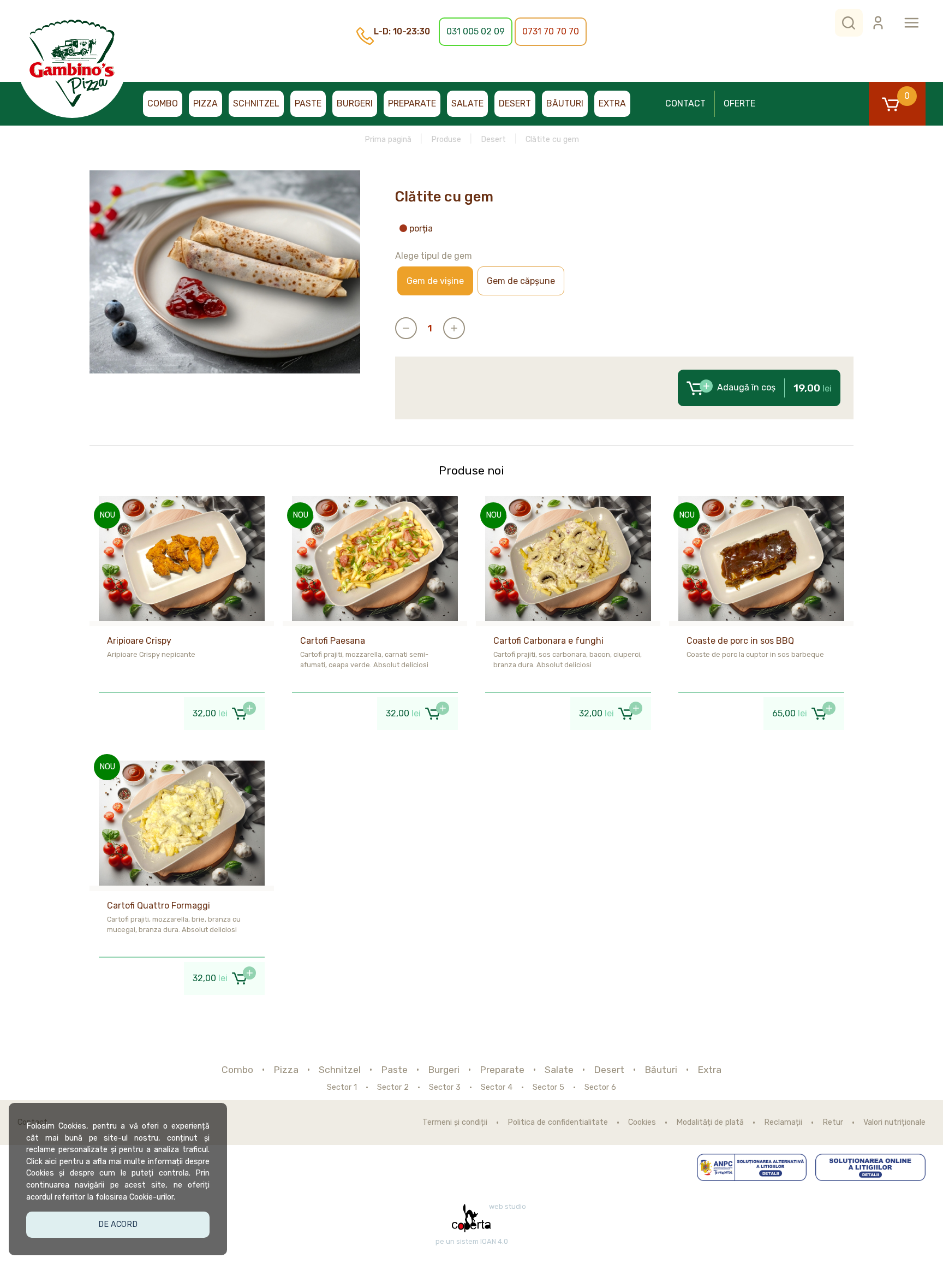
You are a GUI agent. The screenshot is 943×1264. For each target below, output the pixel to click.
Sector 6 (600, 1087)
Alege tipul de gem (433, 256)
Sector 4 (496, 1087)
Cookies (642, 1122)
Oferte (739, 103)
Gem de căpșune (521, 281)
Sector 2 (393, 1087)
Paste (308, 103)
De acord (118, 1224)
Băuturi (564, 103)
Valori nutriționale (894, 1122)
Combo (162, 103)
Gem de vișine (435, 281)
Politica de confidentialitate (558, 1122)
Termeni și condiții (454, 1122)
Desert (515, 103)
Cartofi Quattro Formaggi (158, 905)
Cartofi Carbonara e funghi (548, 641)
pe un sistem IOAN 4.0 (471, 1241)
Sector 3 (445, 1087)
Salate (467, 103)
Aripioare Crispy (139, 641)
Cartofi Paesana (332, 641)
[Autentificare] (878, 23)
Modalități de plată (710, 1122)
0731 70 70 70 (550, 31)
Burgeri (355, 103)
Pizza (205, 103)
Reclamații (783, 1122)
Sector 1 (342, 1087)
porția (421, 229)
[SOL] (870, 1167)
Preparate (412, 103)
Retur (832, 1122)
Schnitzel (256, 103)
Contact (685, 103)
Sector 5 (548, 1087)
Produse (446, 139)
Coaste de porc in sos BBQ (740, 641)
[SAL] (752, 1167)
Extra (612, 103)
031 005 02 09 (475, 31)
